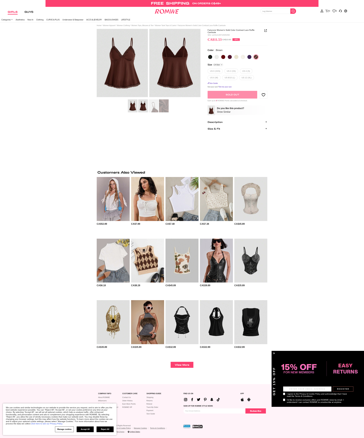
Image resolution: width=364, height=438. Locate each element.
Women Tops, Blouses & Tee (142, 25)
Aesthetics (20, 20)
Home (99, 25)
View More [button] (182, 364)
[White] (216, 57)
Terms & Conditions (157, 428)
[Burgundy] (223, 57)
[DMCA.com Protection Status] (197, 426)
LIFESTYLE (125, 20)
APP (242, 394)
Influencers (102, 401)
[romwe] (167, 11)
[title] (182, 172)
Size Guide (150, 414)
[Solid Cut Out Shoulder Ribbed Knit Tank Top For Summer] (182, 199)
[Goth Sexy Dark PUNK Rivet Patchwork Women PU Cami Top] (250, 261)
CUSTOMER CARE (129, 394)
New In (30, 20)
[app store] (242, 399)
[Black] (210, 57)
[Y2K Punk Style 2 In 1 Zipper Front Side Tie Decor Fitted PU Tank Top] (216, 261)
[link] (182, 3)
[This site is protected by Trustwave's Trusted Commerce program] (186, 426)
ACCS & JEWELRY (94, 20)
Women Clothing (123, 25)
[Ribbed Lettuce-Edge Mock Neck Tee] (113, 261)
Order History (127, 401)
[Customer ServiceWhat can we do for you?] (340, 11)
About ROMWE (104, 397)
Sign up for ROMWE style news (198, 406)
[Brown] (255, 57)
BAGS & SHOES (111, 20)
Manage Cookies (140, 428)
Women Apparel (109, 25)
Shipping (149, 397)
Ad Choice (120, 432)
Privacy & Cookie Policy (121, 428)
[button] (263, 95)
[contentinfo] (102, 223)
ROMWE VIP (127, 407)
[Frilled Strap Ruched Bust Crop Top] (147, 199)
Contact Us (126, 397)
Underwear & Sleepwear (72, 20)
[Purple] (249, 57)
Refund (149, 404)
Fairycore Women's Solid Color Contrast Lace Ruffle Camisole (231, 31)
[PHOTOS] (148, 63)
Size (214, 65)
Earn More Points (129, 404)
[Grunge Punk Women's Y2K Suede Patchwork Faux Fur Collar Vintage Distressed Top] (147, 322)
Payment (149, 411)
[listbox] (321, 11)
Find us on (188, 394)
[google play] (249, 399)
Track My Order (152, 407)
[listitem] (113, 206)
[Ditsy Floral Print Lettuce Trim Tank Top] (216, 199)
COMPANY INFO (104, 394)
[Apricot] (236, 57)
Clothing (40, 20)
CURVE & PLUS (53, 20)
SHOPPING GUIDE (153, 394)
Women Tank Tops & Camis (165, 25)
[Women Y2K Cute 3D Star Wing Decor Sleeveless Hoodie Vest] (113, 199)
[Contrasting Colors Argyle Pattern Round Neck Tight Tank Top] (147, 261)
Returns (149, 401)
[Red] (229, 57)
